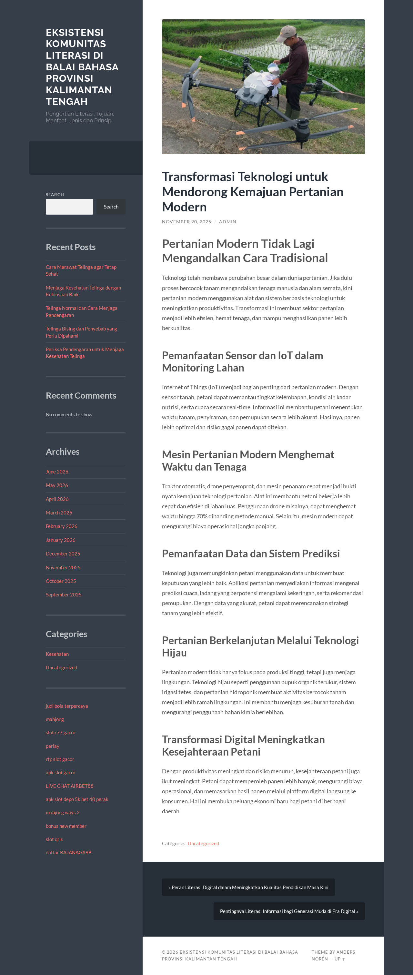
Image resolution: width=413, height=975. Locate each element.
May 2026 (57, 485)
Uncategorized (61, 667)
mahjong (55, 719)
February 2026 (61, 526)
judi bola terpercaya (67, 706)
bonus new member (66, 826)
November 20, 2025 (186, 221)
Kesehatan (57, 654)
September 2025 (64, 594)
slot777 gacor (61, 732)
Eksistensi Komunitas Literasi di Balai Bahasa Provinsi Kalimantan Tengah (82, 67)
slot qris (54, 839)
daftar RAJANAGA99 (68, 852)
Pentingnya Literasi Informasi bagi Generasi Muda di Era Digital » (289, 911)
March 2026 (59, 512)
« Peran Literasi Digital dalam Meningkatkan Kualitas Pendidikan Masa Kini (248, 887)
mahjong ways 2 (63, 812)
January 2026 (61, 540)
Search (55, 194)
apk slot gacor (61, 772)
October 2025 (61, 581)
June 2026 (57, 471)
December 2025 (63, 553)
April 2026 (57, 499)
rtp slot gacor (60, 759)
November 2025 (63, 567)
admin (228, 221)
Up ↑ (340, 958)
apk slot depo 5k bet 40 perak (77, 799)
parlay (52, 746)
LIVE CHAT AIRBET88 (70, 786)
